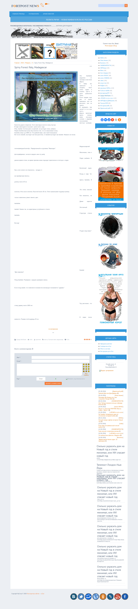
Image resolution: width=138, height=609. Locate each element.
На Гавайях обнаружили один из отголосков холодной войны (108, 415)
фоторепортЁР (104, 93)
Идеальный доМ (105, 108)
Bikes (102, 70)
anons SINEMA (104, 78)
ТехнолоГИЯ (104, 103)
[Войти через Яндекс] (112, 119)
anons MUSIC (104, 75)
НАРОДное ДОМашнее (107, 100)
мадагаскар (60, 339)
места (46, 339)
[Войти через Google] (116, 119)
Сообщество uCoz (105, 346)
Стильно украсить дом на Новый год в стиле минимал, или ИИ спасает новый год (111, 451)
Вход (115, 45)
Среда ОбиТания (21, 339)
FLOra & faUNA (104, 90)
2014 (22, 63)
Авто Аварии (104, 73)
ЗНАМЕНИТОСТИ (105, 65)
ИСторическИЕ (104, 105)
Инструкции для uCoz (106, 351)
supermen (38, 339)
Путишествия (52, 339)
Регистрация (109, 45)
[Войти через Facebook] (109, 119)
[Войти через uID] (102, 119)
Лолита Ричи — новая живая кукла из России (69, 19)
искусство (103, 83)
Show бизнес (104, 60)
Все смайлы (86, 374)
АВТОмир (103, 68)
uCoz (42, 593)
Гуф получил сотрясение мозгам (108, 431)
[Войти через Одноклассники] (119, 119)
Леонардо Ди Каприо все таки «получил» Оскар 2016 (107, 398)
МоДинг (102, 85)
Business (103, 63)
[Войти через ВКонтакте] (105, 119)
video (101, 80)
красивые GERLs (105, 88)
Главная (16, 63)
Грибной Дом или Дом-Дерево (107, 393)
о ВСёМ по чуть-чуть (106, 98)
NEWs (102, 58)
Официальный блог (106, 344)
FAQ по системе (105, 349)
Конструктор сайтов (33, 593)
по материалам (53, 329)
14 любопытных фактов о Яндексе (109, 435)
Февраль (28, 63)
